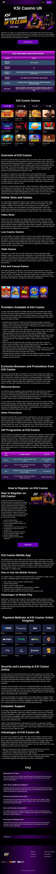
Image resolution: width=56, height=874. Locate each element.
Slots (47, 106)
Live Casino (20, 106)
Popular (6, 106)
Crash (33, 106)
